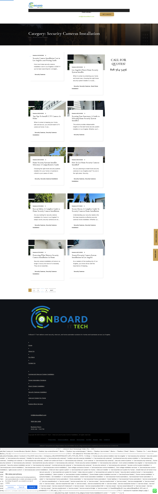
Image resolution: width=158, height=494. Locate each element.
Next (51, 290)
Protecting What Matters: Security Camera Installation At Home (46, 256)
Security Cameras (40, 74)
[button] (76, 10)
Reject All (21, 487)
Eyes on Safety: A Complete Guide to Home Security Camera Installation (46, 210)
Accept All (32, 487)
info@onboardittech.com (86, 16)
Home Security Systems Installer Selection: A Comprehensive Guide (46, 164)
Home (29, 37)
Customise (11, 487)
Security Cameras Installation (40, 37)
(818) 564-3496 (36, 421)
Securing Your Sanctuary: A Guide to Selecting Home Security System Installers (86, 118)
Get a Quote (107, 14)
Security (76, 86)
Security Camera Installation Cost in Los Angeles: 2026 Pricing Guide (46, 59)
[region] (21, 481)
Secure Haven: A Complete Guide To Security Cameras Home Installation (85, 210)
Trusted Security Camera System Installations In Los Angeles (84, 256)
